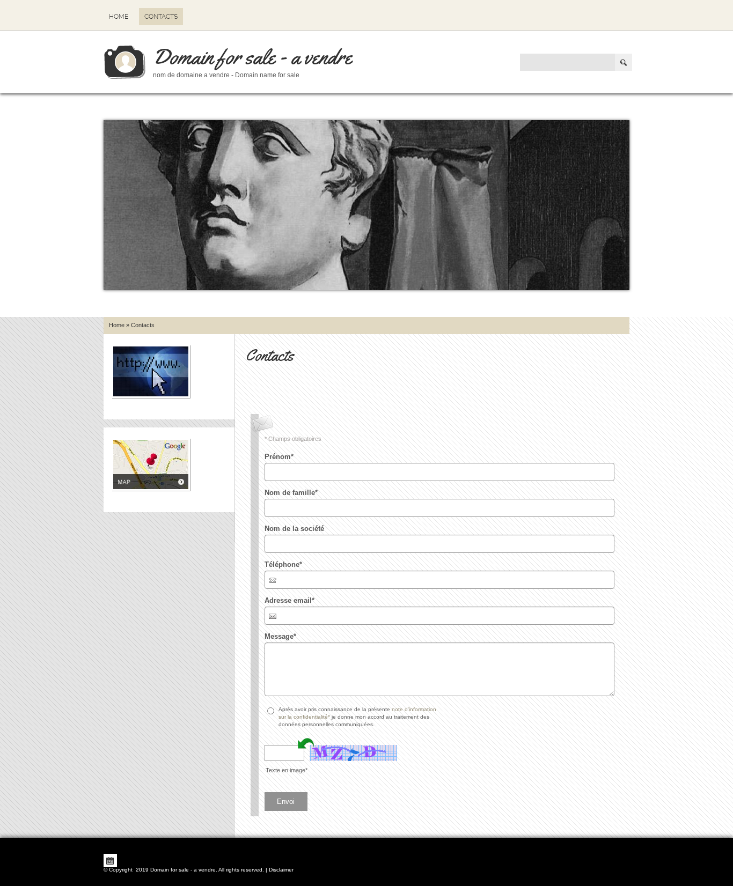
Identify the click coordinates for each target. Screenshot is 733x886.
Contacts (161, 16)
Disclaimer (281, 870)
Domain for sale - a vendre (252, 56)
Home (118, 16)
